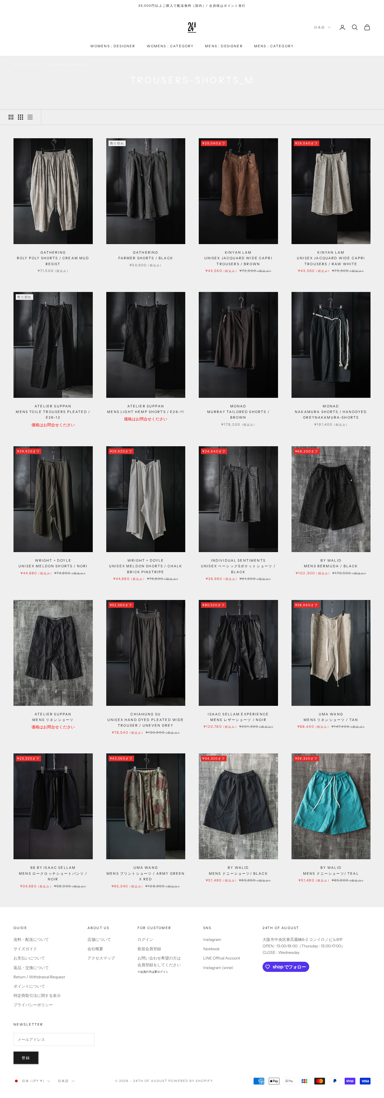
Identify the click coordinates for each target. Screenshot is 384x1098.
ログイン (145, 939)
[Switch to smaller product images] (20, 117)
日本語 (319, 27)
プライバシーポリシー (33, 1004)
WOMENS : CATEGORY (170, 46)
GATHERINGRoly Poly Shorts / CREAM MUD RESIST (53, 258)
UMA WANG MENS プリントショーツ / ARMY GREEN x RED (146, 873)
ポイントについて (29, 986)
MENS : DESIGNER (224, 46)
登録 (26, 1057)
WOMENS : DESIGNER (112, 46)
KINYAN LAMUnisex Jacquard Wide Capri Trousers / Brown (238, 258)
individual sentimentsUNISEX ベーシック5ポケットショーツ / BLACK (238, 566)
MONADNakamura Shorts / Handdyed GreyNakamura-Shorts (331, 412)
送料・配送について (31, 939)
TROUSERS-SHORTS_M (68, 64)
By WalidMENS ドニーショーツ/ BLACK (238, 870)
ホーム (18, 64)
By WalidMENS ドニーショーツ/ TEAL (331, 870)
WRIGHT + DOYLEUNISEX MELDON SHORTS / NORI (53, 563)
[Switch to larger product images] (10, 117)
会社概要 (95, 948)
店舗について (99, 939)
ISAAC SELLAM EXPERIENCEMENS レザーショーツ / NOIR (238, 717)
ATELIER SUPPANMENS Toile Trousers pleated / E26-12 (53, 412)
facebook (211, 948)
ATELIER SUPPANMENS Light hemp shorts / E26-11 (145, 409)
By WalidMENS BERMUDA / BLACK (331, 563)
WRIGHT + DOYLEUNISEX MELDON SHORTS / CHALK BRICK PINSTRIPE (145, 566)
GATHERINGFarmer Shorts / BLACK (145, 255)
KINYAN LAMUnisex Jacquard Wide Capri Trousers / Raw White (331, 258)
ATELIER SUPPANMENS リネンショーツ (53, 717)
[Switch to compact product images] (30, 117)
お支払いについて (29, 958)
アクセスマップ (101, 958)
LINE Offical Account (221, 958)
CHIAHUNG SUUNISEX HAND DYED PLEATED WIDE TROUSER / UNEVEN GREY (145, 720)
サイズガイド (25, 948)
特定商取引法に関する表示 (37, 995)
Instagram (212, 939)
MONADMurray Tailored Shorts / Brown (238, 412)
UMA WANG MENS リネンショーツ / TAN (331, 717)
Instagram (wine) (218, 967)
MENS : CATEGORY (274, 46)
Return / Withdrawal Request (39, 976)
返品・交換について (31, 967)
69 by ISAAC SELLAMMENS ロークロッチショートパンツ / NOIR (53, 873)
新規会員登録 (149, 948)
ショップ (35, 64)
